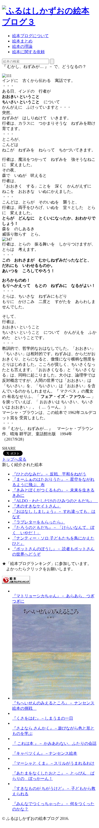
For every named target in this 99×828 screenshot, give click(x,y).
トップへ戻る (14, 459)
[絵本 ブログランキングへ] (16, 582)
